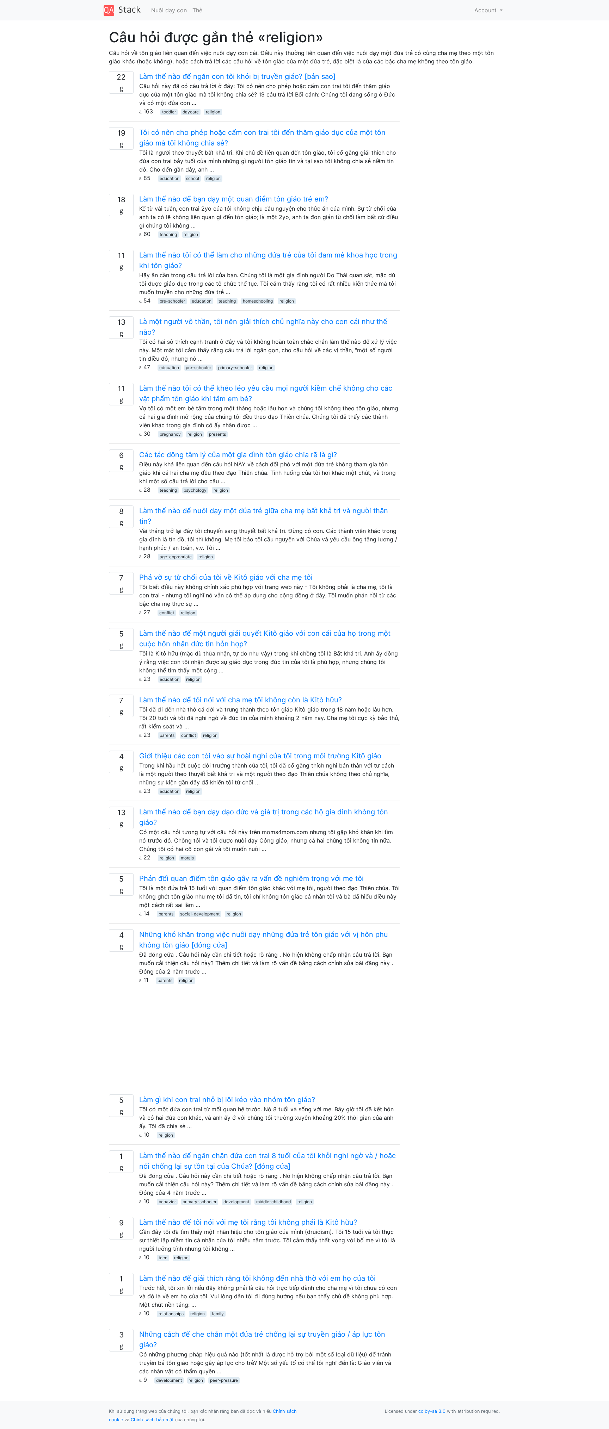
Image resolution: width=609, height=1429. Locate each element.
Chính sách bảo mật (152, 1419)
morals (187, 857)
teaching (168, 234)
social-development (200, 914)
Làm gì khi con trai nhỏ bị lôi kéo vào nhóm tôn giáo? (227, 1099)
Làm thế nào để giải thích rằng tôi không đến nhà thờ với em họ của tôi (257, 1278)
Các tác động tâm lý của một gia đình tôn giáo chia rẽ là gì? (238, 455)
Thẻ (197, 10)
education (169, 178)
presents (217, 434)
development (236, 1201)
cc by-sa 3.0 (431, 1411)
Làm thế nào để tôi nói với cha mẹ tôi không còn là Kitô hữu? (240, 700)
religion (213, 111)
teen (163, 1257)
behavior (167, 1201)
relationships (171, 1313)
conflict (166, 612)
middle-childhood (273, 1201)
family (218, 1313)
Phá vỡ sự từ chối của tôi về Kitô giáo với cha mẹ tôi (226, 577)
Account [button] (486, 10)
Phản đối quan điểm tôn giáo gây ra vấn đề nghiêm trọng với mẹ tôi (251, 878)
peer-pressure (224, 1380)
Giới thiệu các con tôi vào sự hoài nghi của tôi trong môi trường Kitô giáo (260, 756)
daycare (191, 111)
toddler (169, 111)
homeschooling (258, 301)
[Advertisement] (254, 1045)
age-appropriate (176, 556)
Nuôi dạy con (169, 10)
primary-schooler (235, 367)
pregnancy (170, 434)
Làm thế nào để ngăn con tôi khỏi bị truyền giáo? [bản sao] (237, 76)
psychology (195, 490)
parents (167, 735)
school (192, 178)
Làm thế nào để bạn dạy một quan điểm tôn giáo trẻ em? (233, 199)
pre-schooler (172, 301)
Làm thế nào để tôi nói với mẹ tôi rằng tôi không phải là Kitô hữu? (248, 1222)
